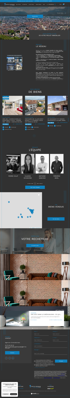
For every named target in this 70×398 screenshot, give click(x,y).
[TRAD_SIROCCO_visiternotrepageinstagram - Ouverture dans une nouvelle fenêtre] (9, 358)
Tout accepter (13, 394)
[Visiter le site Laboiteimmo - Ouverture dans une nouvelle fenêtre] (35, 394)
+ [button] (38, 193)
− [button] (38, 195)
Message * (36, 349)
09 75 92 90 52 (9, 345)
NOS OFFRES (18, 4)
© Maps (33, 227)
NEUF (44, 4)
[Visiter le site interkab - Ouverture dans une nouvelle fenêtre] (50, 388)
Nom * (36, 331)
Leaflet (30, 227)
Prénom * (55, 331)
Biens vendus (38, 4)
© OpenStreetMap (37, 227)
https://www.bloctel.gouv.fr (61, 375)
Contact (68, 120)
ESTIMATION (24, 4)
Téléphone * (37, 337)
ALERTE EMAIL (31, 4)
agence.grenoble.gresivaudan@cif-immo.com (15, 347)
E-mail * (55, 337)
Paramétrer (5, 394)
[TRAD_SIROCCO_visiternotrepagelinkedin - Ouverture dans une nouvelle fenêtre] (13, 358)
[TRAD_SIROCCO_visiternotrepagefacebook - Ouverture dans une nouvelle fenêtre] (6, 358)
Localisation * (37, 343)
